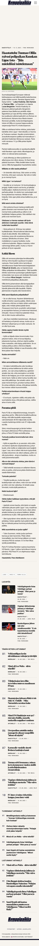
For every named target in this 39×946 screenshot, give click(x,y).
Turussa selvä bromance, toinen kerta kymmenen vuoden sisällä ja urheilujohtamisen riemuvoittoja (22, 766)
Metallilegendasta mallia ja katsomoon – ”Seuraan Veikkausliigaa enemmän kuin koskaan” (21, 818)
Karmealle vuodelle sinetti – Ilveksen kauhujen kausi (20, 749)
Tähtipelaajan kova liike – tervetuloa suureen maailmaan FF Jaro (21, 683)
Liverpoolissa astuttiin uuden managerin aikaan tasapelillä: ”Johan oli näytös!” (21, 733)
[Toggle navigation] (35, 2)
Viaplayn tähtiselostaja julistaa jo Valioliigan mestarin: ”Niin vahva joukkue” (26, 610)
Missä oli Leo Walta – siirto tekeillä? (19, 667)
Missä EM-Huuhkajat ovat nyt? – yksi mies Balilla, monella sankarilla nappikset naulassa (21, 718)
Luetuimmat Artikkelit (12, 861)
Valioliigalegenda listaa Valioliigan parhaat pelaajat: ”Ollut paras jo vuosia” (26, 590)
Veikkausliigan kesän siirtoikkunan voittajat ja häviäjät (22, 654)
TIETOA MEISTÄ (6, 937)
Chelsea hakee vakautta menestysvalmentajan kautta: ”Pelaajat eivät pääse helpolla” (21, 828)
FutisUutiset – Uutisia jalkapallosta (19, 929)
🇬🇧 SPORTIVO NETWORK (17, 937)
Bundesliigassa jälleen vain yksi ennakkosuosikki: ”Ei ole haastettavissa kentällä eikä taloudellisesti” (27, 628)
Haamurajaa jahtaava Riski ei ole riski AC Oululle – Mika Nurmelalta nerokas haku (22, 700)
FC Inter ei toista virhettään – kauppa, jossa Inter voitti (20, 796)
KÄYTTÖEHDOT (29, 937)
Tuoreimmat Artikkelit (12, 811)
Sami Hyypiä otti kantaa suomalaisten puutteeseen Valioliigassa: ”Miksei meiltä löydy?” (20, 852)
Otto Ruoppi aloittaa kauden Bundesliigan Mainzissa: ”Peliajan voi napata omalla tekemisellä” (21, 883)
